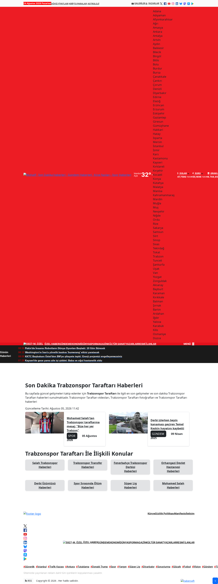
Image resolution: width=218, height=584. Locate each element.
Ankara (70, 566)
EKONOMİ (75, 344)
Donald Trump (99, 566)
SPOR (93, 344)
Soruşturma (163, 566)
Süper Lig (130, 485)
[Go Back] (215, 581)
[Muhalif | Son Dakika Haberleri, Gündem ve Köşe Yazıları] (32, 513)
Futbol (186, 566)
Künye (151, 513)
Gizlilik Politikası (164, 513)
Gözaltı (176, 566)
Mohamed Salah (173, 485)
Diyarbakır (148, 566)
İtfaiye (196, 566)
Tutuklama (82, 566)
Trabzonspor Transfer (87, 465)
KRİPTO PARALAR (78, 3)
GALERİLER (139, 3)
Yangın (122, 566)
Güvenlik (29, 566)
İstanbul (41, 566)
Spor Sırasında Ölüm (88, 485)
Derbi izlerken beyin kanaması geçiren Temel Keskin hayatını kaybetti (167, 424)
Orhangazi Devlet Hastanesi (173, 467)
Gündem (207, 566)
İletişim (190, 513)
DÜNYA (85, 344)
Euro (197, 173)
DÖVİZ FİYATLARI (59, 3)
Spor (112, 566)
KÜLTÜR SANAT (117, 344)
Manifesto (180, 513)
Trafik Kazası (56, 566)
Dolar (183, 173)
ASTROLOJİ (93, 3)
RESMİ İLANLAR (147, 344)
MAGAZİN (102, 344)
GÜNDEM (64, 344)
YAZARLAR (153, 3)
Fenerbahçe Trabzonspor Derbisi (130, 467)
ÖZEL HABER (51, 344)
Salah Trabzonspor (45, 465)
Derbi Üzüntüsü (45, 485)
